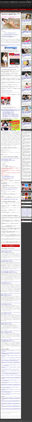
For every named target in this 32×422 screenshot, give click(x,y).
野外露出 (16, 412)
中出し (1, 412)
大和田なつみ (24, 211)
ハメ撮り (29, 209)
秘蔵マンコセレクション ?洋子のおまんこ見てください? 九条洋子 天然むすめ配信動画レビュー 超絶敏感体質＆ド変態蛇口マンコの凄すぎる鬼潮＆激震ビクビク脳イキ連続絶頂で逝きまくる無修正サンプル (11, 406)
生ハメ (14, 412)
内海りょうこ (29, 210)
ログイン (23, 221)
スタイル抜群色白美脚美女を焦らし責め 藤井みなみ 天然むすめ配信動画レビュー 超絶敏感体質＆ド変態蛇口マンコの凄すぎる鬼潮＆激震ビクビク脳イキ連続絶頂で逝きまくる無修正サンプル (26, 176)
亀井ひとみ (25, 210)
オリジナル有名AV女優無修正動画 (15, 9)
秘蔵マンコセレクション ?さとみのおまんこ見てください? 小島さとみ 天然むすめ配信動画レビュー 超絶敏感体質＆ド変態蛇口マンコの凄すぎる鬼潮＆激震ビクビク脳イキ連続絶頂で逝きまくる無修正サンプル (11, 362)
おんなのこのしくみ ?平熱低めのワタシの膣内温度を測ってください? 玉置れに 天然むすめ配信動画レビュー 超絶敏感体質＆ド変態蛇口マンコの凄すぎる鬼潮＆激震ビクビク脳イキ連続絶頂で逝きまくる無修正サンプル (11, 398)
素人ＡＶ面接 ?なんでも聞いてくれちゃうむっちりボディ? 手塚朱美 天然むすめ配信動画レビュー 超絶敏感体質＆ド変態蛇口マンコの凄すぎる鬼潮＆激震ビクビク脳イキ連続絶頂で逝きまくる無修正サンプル (26, 152)
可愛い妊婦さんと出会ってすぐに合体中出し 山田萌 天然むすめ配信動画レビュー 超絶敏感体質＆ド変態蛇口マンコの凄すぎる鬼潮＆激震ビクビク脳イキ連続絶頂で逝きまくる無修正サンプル (26, 155)
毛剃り (9, 412)
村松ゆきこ (27, 213)
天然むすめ (4, 412)
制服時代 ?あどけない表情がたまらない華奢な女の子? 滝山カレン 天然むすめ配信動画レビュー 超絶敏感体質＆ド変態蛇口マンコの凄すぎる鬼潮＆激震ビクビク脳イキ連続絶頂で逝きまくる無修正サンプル (11, 385)
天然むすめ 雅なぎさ (9, 413)
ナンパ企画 (26, 209)
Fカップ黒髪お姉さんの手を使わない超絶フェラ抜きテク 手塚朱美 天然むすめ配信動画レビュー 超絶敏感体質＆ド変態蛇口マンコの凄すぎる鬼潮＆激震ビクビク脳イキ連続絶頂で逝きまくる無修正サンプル (26, 159)
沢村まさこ (22, 214)
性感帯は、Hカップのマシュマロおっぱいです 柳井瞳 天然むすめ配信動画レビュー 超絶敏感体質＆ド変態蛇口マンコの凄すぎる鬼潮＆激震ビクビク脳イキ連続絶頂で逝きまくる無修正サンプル (26, 179)
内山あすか (27, 210)
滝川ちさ (26, 214)
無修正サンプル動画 (11, 412)
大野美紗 (26, 211)
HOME (2, 9)
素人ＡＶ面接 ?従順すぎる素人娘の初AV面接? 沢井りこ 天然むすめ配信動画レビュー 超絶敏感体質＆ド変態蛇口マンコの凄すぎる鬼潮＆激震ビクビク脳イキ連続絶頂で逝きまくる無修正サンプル (26, 172)
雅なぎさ (17, 412)
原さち (30, 210)
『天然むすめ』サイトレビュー (7, 9)
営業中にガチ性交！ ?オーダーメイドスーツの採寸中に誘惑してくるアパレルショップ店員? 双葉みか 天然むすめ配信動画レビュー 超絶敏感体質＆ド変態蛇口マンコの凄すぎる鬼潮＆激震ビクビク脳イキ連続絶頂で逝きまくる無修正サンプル (11, 353)
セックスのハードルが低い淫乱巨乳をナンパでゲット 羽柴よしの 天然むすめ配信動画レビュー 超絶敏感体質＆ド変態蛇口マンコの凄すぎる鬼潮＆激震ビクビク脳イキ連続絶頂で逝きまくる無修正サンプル (26, 146)
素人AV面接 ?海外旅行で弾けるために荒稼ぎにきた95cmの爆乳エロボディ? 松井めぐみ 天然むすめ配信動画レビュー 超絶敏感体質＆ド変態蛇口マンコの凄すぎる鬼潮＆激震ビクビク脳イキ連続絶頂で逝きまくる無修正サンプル (26, 162)
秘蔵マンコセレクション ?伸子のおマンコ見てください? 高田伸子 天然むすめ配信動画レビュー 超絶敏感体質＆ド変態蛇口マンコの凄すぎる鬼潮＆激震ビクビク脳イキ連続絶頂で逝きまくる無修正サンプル (26, 169)
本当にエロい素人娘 (6, 412)
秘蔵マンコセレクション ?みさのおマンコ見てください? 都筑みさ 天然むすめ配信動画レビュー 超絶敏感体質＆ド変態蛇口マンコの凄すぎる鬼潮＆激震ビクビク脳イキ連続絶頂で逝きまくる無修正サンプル (11, 401)
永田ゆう (30, 213)
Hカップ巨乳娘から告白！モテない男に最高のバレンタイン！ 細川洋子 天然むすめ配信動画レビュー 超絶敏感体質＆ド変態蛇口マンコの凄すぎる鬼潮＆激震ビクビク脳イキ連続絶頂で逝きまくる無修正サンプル (11, 404)
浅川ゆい (24, 214)
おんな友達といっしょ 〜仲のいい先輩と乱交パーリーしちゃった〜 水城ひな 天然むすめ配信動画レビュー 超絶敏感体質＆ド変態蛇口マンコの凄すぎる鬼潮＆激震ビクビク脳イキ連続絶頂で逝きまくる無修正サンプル (11, 378)
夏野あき (22, 211)
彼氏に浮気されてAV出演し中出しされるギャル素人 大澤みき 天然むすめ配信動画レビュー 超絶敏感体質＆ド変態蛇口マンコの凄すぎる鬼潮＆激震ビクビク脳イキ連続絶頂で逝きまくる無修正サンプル (26, 165)
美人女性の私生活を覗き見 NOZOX (22, 9)
